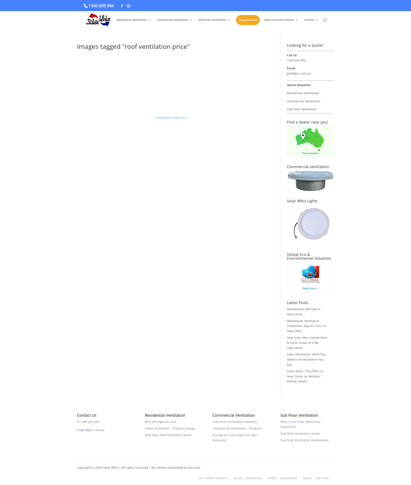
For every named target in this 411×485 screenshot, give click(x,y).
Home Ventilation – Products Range (170, 428)
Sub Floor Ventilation (212, 20)
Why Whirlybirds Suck (160, 422)
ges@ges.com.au (299, 73)
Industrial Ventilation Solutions (235, 422)
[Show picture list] (171, 118)
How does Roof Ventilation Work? (168, 435)
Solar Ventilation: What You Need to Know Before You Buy (306, 359)
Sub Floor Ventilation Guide (300, 433)
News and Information (279, 20)
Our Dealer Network (213, 478)
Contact (309, 20)
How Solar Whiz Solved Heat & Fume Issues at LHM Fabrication (307, 343)
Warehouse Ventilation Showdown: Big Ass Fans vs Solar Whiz (306, 326)
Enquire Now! (248, 20)
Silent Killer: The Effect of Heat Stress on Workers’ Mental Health (305, 376)
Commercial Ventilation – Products (237, 428)
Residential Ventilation (132, 20)
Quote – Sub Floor (316, 478)
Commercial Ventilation (172, 20)
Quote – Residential (247, 478)
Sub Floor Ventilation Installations (304, 440)
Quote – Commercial (282, 478)
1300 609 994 (101, 6)
